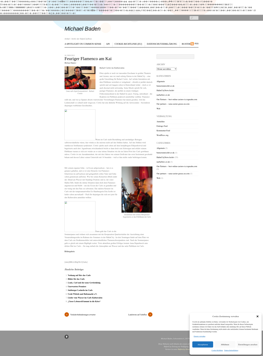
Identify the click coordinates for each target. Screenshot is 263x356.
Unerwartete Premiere (77, 286)
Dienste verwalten (199, 336)
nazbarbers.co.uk (163, 95)
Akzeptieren (203, 344)
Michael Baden (70, 63)
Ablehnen (225, 344)
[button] (257, 316)
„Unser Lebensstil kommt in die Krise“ (84, 301)
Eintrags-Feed (162, 126)
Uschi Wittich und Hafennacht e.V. (82, 294)
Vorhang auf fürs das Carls (79, 275)
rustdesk (187, 44)
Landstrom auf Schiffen (139, 314)
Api (108, 44)
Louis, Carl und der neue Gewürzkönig (84, 282)
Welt (158, 108)
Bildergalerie (70, 251)
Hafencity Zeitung (184, 349)
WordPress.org (162, 135)
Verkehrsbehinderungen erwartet (80, 314)
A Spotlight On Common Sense (83, 44)
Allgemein (161, 81)
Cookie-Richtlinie (217, 350)
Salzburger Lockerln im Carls (80, 290)
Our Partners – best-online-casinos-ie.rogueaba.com (177, 99)
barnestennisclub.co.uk (165, 86)
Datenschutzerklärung (231, 350)
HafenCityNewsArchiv (165, 90)
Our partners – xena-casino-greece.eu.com (173, 104)
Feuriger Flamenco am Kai (88, 58)
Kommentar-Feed (163, 130)
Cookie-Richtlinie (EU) (128, 44)
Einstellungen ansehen (247, 344)
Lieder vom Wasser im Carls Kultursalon (85, 297)
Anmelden (161, 121)
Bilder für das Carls (76, 278)
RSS (196, 43)
